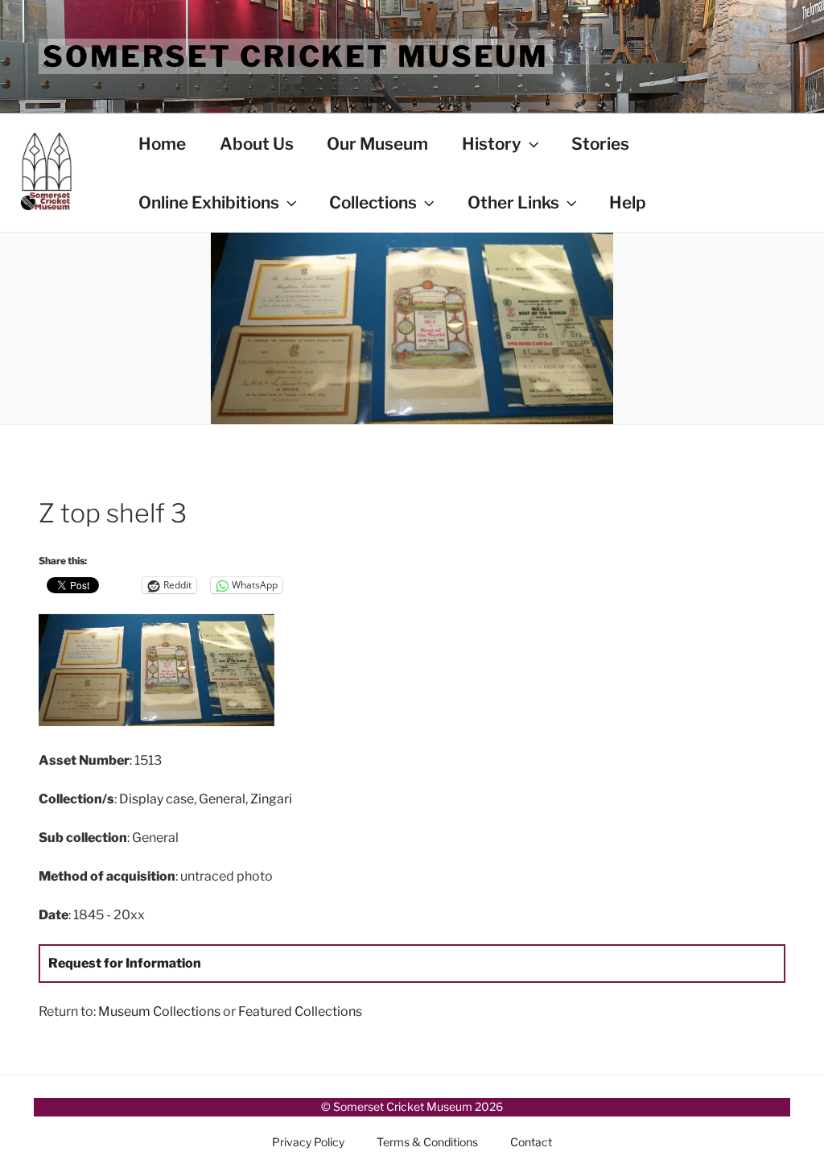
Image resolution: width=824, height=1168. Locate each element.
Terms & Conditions (427, 1142)
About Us (257, 144)
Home (162, 144)
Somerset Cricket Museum (296, 56)
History (491, 144)
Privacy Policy (308, 1142)
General (222, 799)
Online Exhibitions (208, 202)
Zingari (271, 799)
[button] (163, 673)
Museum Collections (159, 1011)
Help (627, 202)
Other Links (513, 202)
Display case (156, 799)
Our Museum (377, 144)
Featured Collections (300, 1011)
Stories (600, 144)
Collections (373, 202)
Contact (531, 1142)
